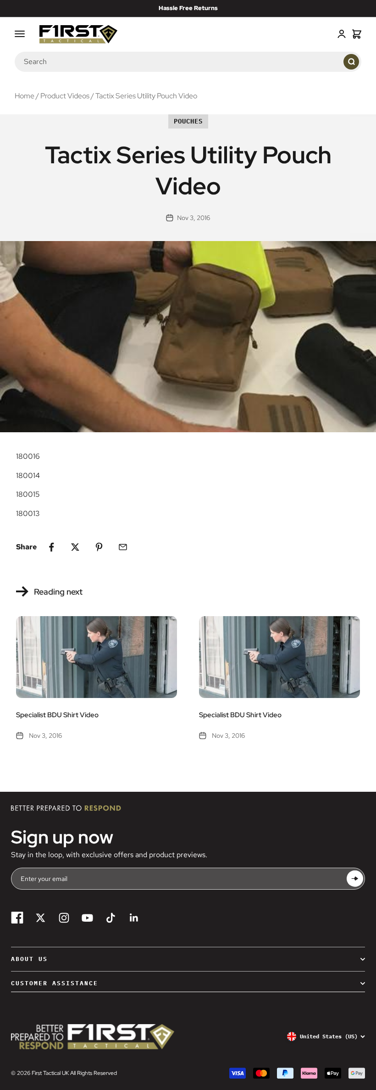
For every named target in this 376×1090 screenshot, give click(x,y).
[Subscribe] (355, 878)
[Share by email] (123, 547)
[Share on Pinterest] (99, 547)
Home (24, 96)
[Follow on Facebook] (17, 918)
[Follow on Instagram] (64, 918)
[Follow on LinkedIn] (134, 918)
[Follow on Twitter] (40, 918)
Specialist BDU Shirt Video (57, 715)
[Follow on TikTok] (111, 918)
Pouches (188, 121)
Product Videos (64, 96)
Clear (332, 61)
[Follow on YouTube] (87, 918)
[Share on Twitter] (75, 547)
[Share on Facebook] (51, 547)
